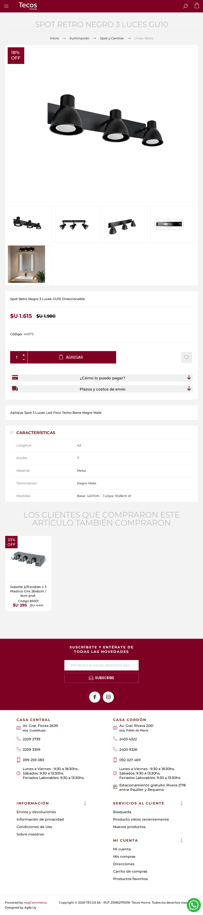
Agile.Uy (30, 907)
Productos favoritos (130, 879)
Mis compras (124, 856)
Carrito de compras (130, 871)
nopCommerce (35, 902)
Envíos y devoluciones (36, 812)
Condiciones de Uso (34, 827)
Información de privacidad (40, 819)
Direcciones (123, 864)
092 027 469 (130, 760)
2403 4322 (128, 739)
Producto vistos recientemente (141, 819)
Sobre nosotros (30, 834)
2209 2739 (31, 739)
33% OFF (11, 542)
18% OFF (15, 55)
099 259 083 (33, 760)
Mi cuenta (122, 849)
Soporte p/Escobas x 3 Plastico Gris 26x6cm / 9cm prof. (28, 591)
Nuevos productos (129, 827)
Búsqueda (122, 812)
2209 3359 (31, 749)
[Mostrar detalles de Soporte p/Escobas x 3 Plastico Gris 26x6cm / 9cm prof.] (28, 559)
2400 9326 (128, 749)
